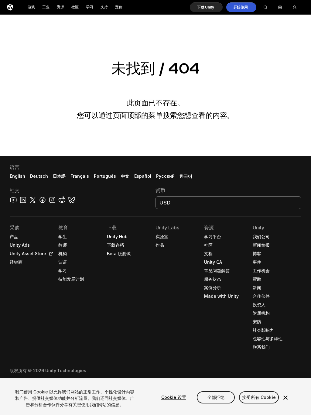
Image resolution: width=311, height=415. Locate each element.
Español (142, 176)
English (17, 176)
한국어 (185, 176)
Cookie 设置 (173, 397)
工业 (46, 7)
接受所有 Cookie (259, 397)
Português (105, 176)
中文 (125, 176)
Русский (165, 176)
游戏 (31, 7)
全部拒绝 (216, 397)
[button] (206, 7)
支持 (104, 7)
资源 (60, 7)
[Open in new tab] (49, 253)
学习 (89, 7)
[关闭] (285, 397)
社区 (75, 7)
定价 (118, 7)
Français (79, 176)
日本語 (59, 176)
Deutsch (39, 176)
